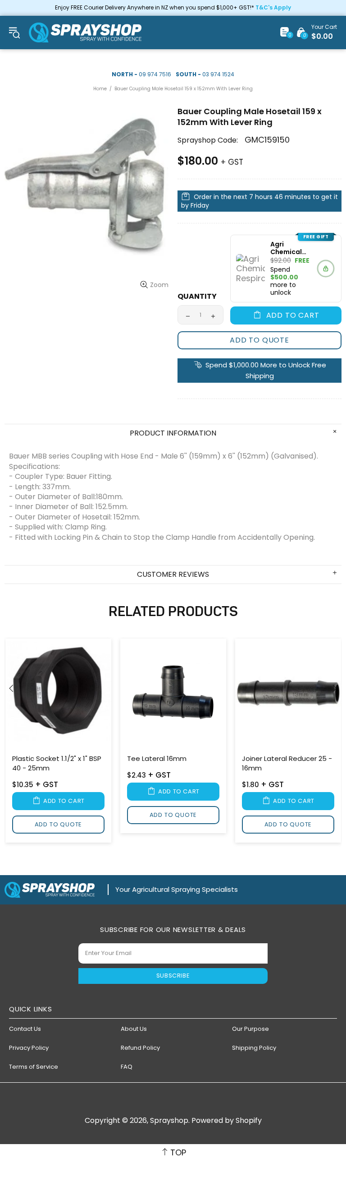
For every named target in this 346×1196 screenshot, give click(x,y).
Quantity (197, 296)
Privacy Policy (29, 1047)
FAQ (126, 1066)
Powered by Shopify (226, 1120)
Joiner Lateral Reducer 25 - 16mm (287, 763)
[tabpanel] (58, 742)
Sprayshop (85, 32)
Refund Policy (140, 1047)
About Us (134, 1028)
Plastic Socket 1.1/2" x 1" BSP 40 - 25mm (56, 763)
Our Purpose (250, 1028)
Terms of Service (33, 1066)
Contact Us (25, 1028)
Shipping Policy (254, 1047)
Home (100, 88)
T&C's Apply (273, 7)
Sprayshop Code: (208, 140)
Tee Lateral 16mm (157, 758)
